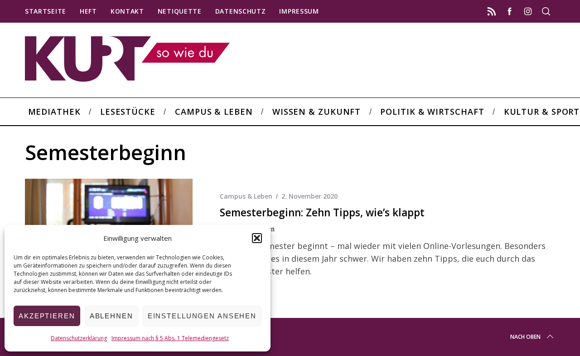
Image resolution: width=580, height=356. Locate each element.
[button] (256, 238)
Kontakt (127, 11)
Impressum (299, 11)
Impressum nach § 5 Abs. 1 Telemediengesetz (170, 338)
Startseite (45, 11)
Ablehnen (111, 316)
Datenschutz (240, 11)
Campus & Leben (246, 196)
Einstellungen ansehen (202, 316)
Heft (88, 11)
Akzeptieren (47, 316)
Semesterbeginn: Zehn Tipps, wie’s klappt (322, 212)
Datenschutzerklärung (79, 338)
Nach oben (525, 337)
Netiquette (180, 11)
